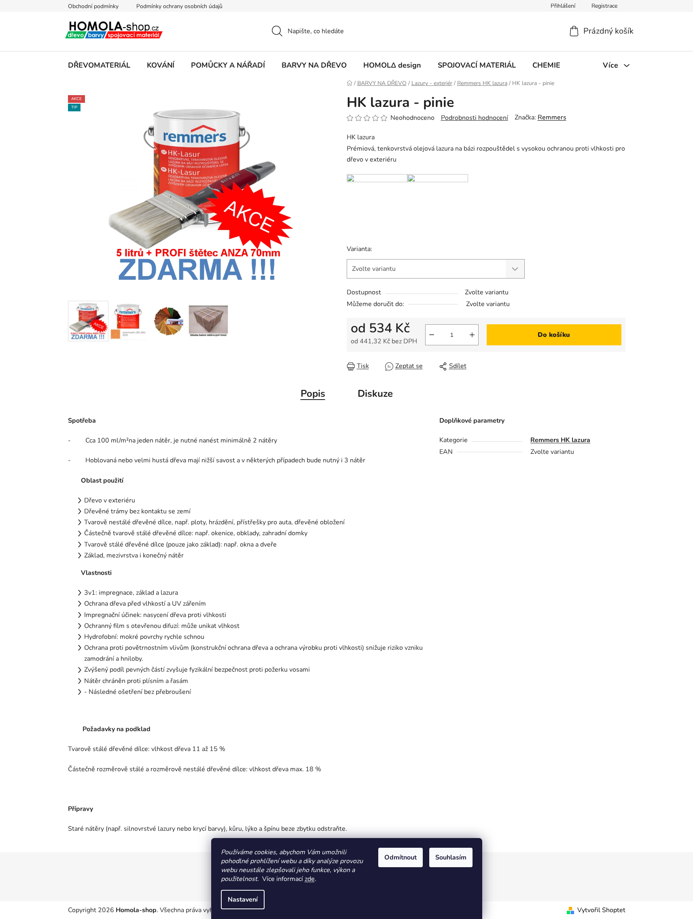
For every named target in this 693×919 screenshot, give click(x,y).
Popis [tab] (313, 393)
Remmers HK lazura (560, 440)
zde (310, 878)
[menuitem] (99, 65)
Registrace (604, 6)
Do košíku (554, 334)
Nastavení (243, 899)
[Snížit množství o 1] (432, 335)
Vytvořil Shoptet (601, 910)
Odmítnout (400, 857)
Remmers (552, 117)
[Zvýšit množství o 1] (472, 335)
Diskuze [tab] (375, 393)
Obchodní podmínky (93, 6)
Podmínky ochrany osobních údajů (179, 6)
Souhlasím (450, 857)
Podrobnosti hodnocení (474, 117)
